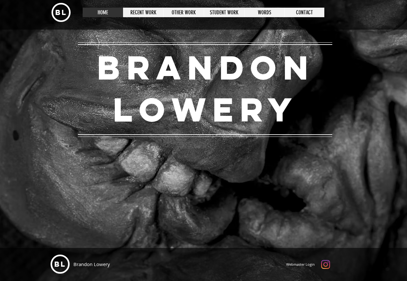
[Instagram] (325, 264)
